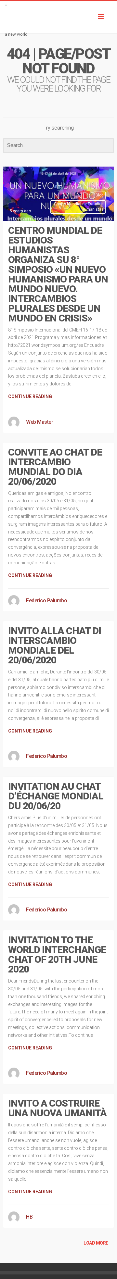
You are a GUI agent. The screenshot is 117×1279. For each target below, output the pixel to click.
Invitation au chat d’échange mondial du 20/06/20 (55, 796)
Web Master (39, 422)
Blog (100, 195)
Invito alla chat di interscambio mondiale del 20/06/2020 (54, 645)
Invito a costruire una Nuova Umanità (57, 1108)
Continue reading (30, 396)
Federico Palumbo (46, 600)
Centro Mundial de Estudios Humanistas (79, 207)
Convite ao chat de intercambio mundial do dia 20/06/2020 (55, 466)
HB (29, 1217)
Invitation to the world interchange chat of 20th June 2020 (57, 954)
